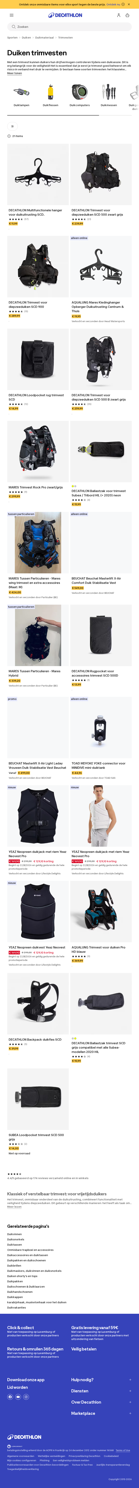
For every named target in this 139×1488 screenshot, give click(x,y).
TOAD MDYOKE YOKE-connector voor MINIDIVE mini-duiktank (99, 765)
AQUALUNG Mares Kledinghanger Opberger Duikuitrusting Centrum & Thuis (98, 307)
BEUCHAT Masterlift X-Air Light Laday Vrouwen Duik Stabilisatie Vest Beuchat (37, 765)
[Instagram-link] (26, 1397)
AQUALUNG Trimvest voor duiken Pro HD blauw (99, 949)
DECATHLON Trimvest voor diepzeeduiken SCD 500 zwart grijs (97, 212)
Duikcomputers (80, 105)
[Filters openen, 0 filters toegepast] (12, 126)
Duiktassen (14, 1244)
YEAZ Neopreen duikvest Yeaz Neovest (37, 947)
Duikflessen (50, 105)
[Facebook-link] (10, 1397)
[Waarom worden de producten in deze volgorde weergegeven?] (9, 136)
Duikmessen (109, 105)
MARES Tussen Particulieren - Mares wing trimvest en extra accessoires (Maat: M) (35, 583)
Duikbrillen (14, 1265)
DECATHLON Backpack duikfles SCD (35, 1039)
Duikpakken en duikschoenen (26, 1260)
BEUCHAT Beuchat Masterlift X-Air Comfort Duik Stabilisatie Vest (97, 581)
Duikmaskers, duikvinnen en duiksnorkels (34, 1270)
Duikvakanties (16, 1307)
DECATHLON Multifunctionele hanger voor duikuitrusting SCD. (36, 212)
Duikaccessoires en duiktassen (27, 1255)
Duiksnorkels (15, 1239)
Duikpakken (15, 1281)
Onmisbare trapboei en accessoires (30, 1249)
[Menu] (11, 15)
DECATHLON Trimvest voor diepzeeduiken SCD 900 (28, 305)
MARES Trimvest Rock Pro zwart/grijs (36, 487)
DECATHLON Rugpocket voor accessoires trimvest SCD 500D (95, 673)
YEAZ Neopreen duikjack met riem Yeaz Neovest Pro (38, 854)
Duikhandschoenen (20, 1291)
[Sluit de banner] (129, 4)
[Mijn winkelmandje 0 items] (127, 15)
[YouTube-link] (18, 1397)
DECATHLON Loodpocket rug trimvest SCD (37, 397)
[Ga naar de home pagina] (65, 15)
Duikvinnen (14, 1234)
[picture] (38, 174)
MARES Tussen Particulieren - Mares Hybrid (35, 673)
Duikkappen (15, 1297)
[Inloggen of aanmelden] (118, 15)
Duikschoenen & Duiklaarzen (26, 1286)
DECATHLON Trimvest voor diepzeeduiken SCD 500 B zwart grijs (99, 397)
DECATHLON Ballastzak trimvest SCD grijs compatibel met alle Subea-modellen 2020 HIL (99, 1047)
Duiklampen (21, 105)
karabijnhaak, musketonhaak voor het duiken (36, 1302)
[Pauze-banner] (123, 4)
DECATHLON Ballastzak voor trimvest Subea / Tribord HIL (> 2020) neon (99, 493)
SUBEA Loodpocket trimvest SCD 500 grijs (37, 1137)
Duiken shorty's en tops (22, 1276)
